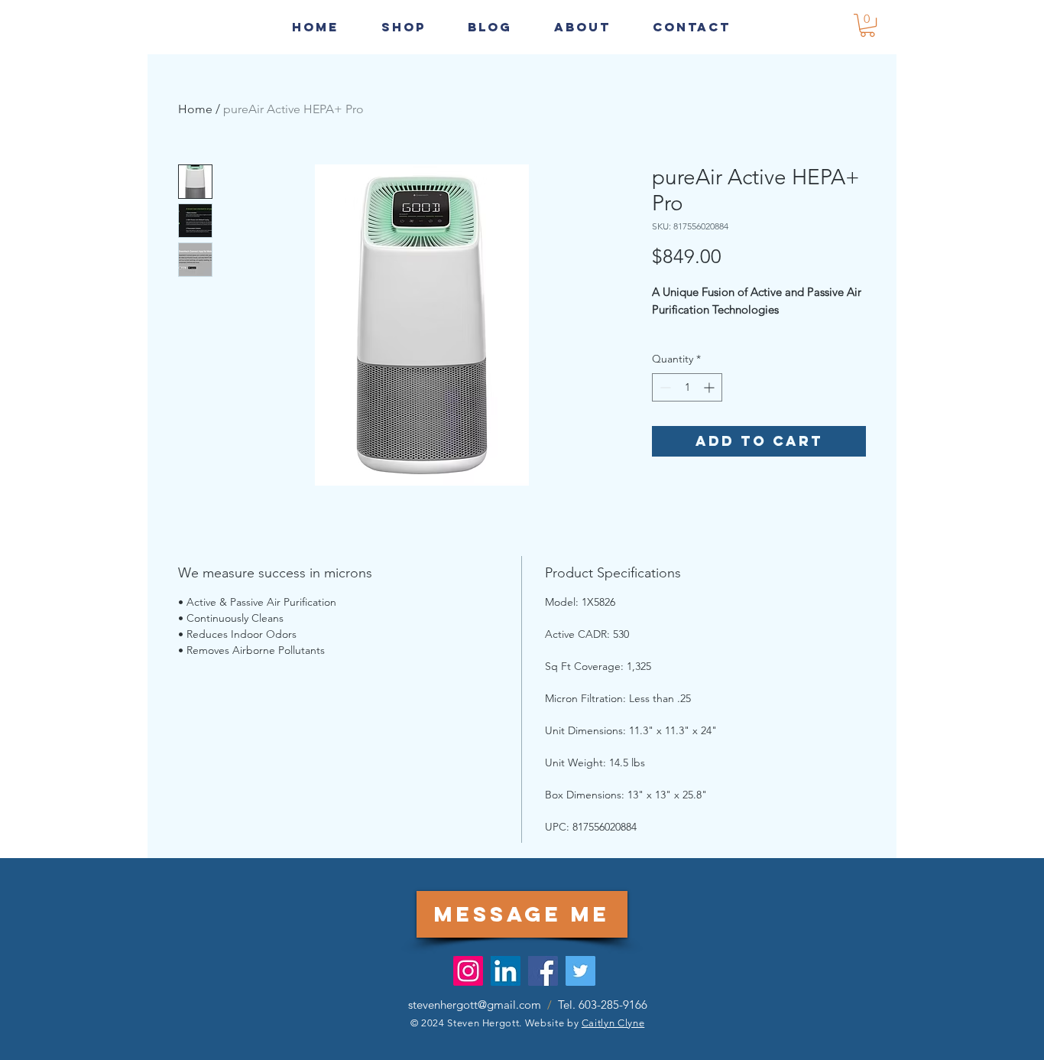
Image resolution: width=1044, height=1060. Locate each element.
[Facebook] (543, 971)
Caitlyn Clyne (613, 1023)
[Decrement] (663, 387)
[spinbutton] (687, 387)
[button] (691, 27)
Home (195, 109)
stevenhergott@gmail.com (474, 1004)
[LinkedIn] (505, 971)
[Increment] (710, 387)
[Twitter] (580, 971)
